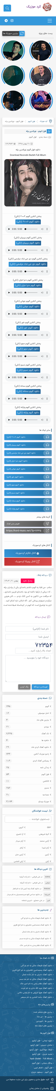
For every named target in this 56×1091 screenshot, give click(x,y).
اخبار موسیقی (43, 713)
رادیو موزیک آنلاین (41, 754)
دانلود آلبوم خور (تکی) (28, 328)
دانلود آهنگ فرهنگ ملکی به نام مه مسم (34, 938)
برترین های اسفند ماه (43, 1026)
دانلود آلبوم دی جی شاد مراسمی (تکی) (28, 264)
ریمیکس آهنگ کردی (41, 760)
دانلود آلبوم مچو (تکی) (28, 349)
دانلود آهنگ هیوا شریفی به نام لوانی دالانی (34, 992)
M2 (49, 827)
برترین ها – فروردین (44, 1021)
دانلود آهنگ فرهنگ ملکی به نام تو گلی (35, 918)
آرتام (21, 847)
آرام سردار (19, 841)
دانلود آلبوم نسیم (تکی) (28, 370)
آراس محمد (44, 841)
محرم (47, 788)
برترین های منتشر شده (43, 1012)
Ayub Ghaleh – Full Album (41, 1058)
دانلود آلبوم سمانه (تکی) (28, 391)
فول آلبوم (45, 774)
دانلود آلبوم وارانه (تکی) (28, 412)
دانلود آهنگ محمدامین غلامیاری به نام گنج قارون (31, 925)
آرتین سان (19, 854)
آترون (21, 827)
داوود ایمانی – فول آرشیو (42, 1040)
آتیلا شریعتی (44, 834)
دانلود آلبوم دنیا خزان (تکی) (28, 285)
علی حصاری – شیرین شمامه (32, 900)
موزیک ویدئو (44, 801)
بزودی (46, 726)
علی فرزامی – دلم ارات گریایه (30, 877)
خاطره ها (45, 740)
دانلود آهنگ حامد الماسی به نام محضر (36, 997)
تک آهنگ (45, 733)
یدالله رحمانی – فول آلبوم (42, 1063)
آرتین (47, 854)
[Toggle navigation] (50, 21)
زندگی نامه (44, 767)
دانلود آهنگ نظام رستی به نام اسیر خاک (34, 945)
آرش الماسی (18, 861)
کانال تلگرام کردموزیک (26, 553)
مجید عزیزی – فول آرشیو (42, 1054)
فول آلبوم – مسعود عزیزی (41, 1072)
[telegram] (6, 21)
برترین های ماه (43, 720)
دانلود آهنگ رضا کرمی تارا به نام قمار (26, 888)
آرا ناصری (19, 834)
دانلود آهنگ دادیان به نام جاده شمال (35, 932)
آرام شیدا (45, 847)
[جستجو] (7, 8)
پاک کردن (24, 686)
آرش (47, 861)
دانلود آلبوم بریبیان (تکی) (28, 243)
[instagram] (12, 21)
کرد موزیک (43, 121)
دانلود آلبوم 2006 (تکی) (28, 221)
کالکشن (46, 781)
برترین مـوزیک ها (10, 33)
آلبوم (47, 706)
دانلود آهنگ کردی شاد (40, 747)
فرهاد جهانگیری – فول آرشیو (41, 1049)
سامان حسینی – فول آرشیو (41, 1045)
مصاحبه (46, 794)
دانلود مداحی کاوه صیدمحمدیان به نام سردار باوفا (21, 894)
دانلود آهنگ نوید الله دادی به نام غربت (36, 988)
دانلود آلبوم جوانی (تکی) (28, 306)
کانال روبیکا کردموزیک (25, 561)
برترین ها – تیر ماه (44, 1016)
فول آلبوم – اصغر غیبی (43, 1067)
